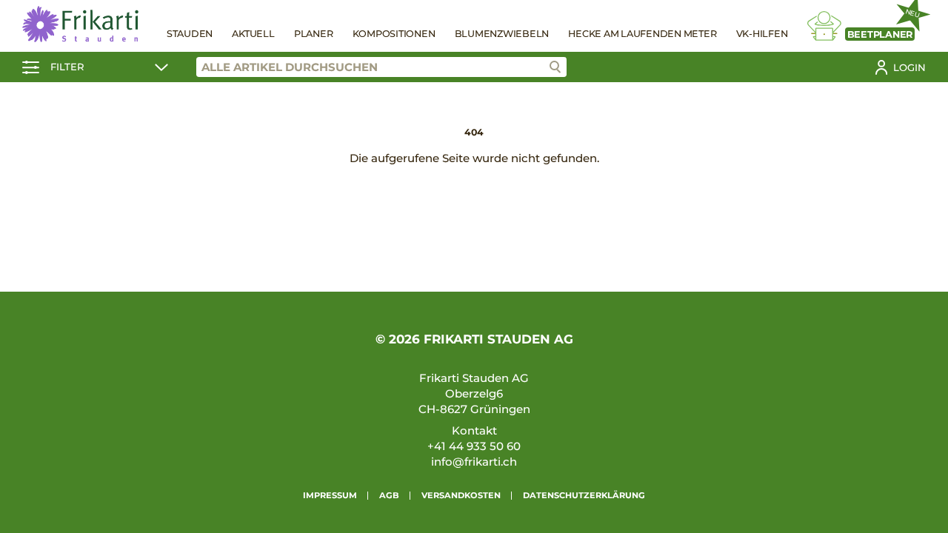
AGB (389, 495)
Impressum (330, 495)
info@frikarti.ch (474, 462)
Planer (313, 33)
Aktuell (253, 33)
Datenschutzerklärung (584, 495)
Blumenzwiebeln (502, 33)
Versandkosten (461, 495)
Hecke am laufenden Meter (642, 33)
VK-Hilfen (762, 33)
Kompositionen (394, 33)
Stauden (190, 33)
